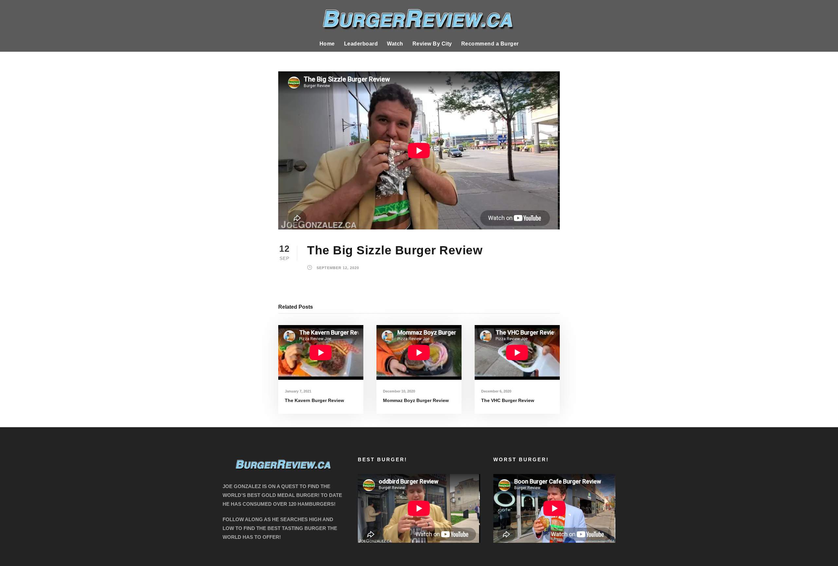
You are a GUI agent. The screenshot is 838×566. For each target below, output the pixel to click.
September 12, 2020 (338, 268)
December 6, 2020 (496, 391)
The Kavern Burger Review (314, 400)
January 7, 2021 (298, 391)
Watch (395, 43)
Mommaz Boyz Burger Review (416, 400)
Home (327, 43)
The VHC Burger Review (507, 400)
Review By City (432, 43)
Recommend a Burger (490, 43)
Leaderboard (361, 43)
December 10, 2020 (399, 391)
